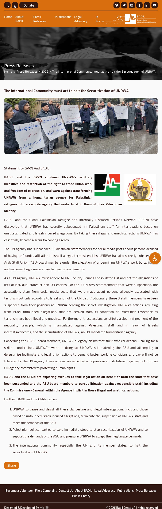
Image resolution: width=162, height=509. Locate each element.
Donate (29, 5)
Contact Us (66, 491)
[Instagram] (132, 5)
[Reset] (155, 258)
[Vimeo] (116, 5)
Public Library (81, 496)
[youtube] (154, 5)
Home (8, 17)
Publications (63, 17)
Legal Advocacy (80, 19)
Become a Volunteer (19, 491)
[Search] (7, 5)
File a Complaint (46, 491)
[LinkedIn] (147, 5)
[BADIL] (131, 19)
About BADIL (19, 19)
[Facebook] (139, 5)
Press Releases (39, 19)
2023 (45, 71)
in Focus (100, 19)
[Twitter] (124, 5)
